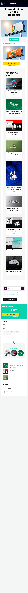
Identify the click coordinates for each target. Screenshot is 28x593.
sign (10, 333)
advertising (6, 331)
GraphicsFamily (14, 348)
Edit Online (15, 39)
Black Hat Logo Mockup (14, 271)
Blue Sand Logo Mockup (14, 250)
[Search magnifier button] (22, 288)
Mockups (10, 324)
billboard (12, 331)
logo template (19, 292)
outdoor (5, 333)
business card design (9, 294)
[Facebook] (4, 392)
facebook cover (19, 294)
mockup (17, 331)
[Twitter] (7, 392)
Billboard (5, 324)
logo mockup (12, 292)
